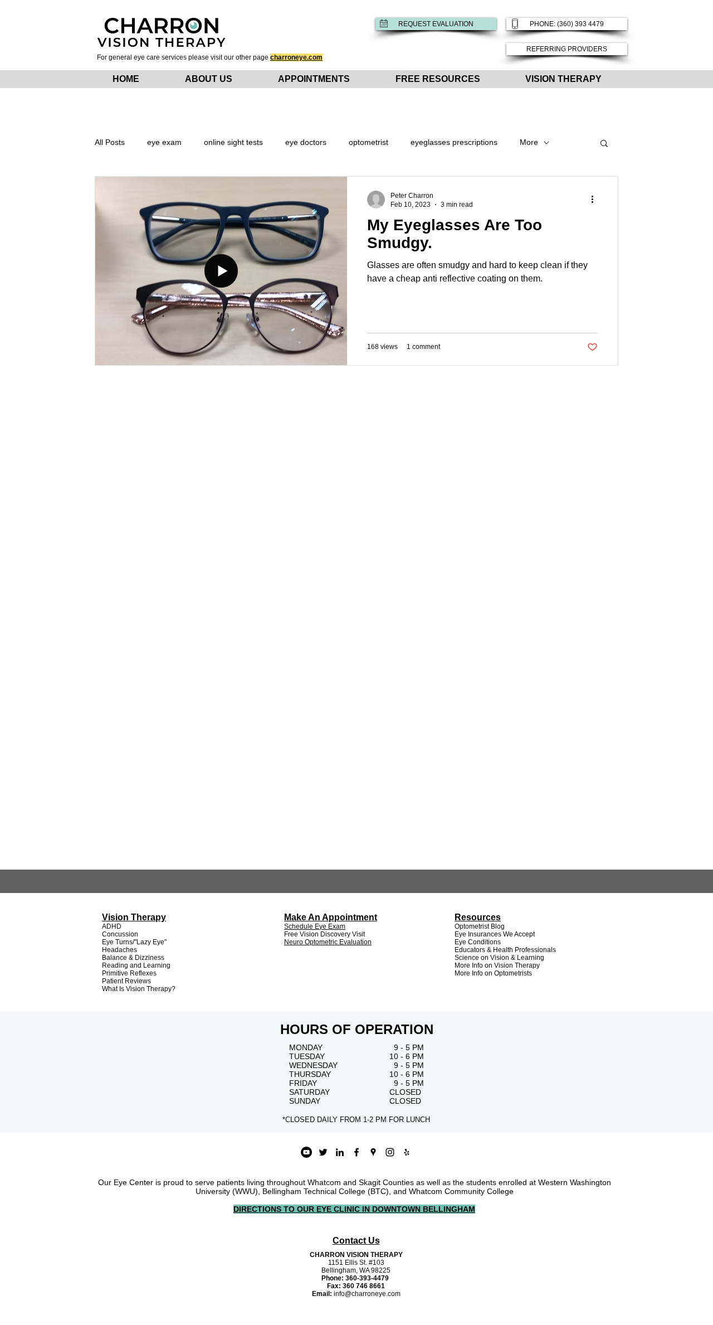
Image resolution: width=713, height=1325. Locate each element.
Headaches (119, 950)
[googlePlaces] (373, 1152)
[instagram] (389, 1152)
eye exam (164, 142)
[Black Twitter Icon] (323, 1152)
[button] (604, 144)
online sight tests (233, 142)
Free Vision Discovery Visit (324, 934)
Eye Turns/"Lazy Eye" (134, 942)
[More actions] (596, 199)
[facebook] (356, 1152)
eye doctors (305, 142)
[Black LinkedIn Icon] (339, 1152)
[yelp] (406, 1152)
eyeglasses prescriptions (454, 142)
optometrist (368, 142)
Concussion (120, 934)
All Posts (110, 142)
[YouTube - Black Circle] (306, 1152)
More (529, 142)
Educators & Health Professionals (505, 950)
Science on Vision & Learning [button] (499, 958)
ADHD (111, 926)
